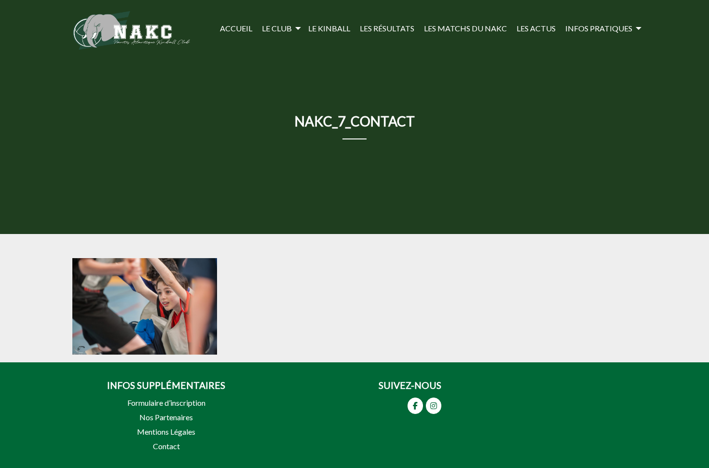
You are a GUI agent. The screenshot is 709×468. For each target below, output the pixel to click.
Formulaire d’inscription (166, 402)
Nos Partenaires (166, 417)
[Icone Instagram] (433, 406)
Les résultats (387, 28)
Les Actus (536, 28)
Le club (277, 28)
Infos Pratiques (598, 28)
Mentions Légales (166, 431)
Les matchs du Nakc (465, 28)
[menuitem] (236, 28)
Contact (166, 446)
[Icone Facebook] (415, 406)
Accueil (236, 28)
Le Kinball (329, 28)
